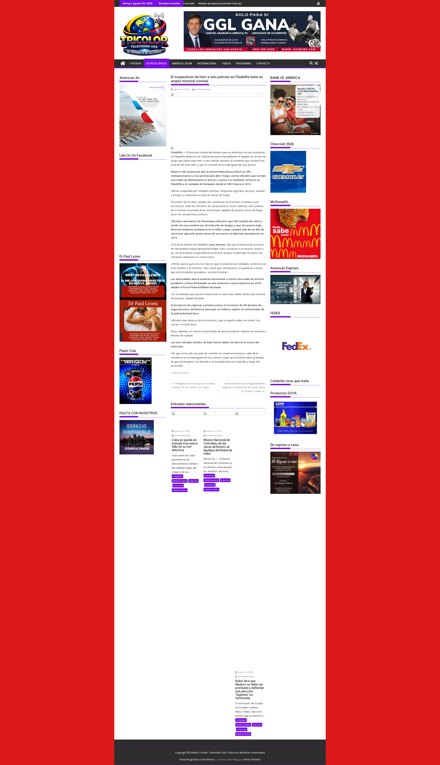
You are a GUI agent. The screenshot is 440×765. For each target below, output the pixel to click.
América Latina (182, 63)
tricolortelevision (203, 89)
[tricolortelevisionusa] (122, 63)
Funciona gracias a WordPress (197, 759)
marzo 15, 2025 (182, 431)
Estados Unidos (156, 63)
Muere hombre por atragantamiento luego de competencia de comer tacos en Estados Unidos (243, 387)
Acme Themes (252, 759)
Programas (243, 63)
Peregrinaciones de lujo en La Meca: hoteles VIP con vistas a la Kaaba (194, 385)
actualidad (177, 476)
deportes (193, 481)
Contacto (263, 63)
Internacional (207, 63)
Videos (226, 63)
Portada (135, 63)
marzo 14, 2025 (245, 672)
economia (178, 485)
